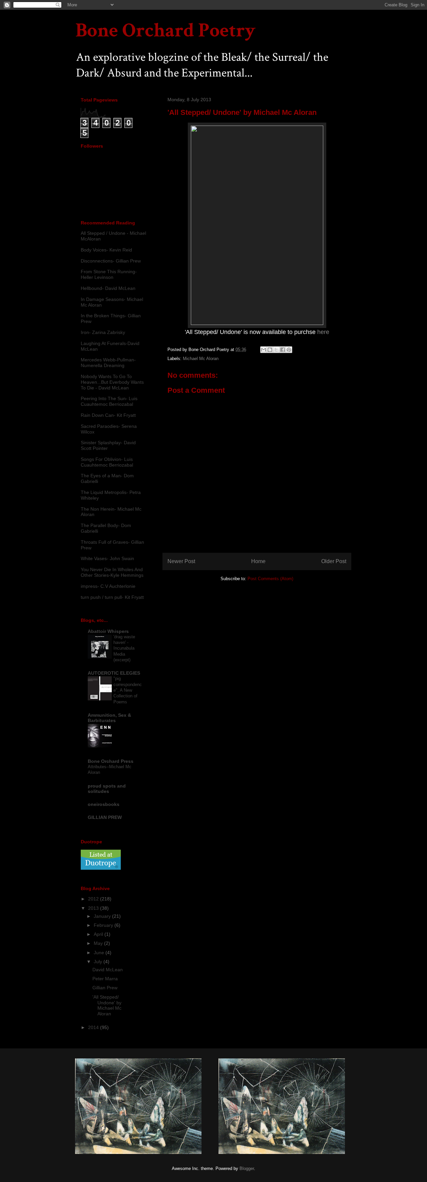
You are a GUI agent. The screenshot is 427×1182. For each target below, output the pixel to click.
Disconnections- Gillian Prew (111, 261)
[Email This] (263, 349)
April (99, 934)
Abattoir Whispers (108, 631)
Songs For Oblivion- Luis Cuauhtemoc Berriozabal (107, 462)
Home (258, 561)
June (99, 952)
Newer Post (181, 561)
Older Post (333, 561)
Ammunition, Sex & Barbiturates (109, 717)
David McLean (107, 969)
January (103, 916)
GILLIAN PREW (105, 817)
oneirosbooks (103, 804)
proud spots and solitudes (107, 788)
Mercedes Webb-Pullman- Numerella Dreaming (108, 362)
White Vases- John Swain (107, 558)
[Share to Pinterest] (289, 349)
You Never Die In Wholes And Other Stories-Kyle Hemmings (112, 572)
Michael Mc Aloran (201, 358)
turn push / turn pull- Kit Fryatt (112, 597)
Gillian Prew (104, 987)
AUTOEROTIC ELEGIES (114, 673)
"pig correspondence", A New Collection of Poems (127, 690)
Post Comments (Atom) (270, 578)
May (99, 943)
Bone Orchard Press (110, 761)
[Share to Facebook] (282, 349)
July (98, 961)
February (104, 925)
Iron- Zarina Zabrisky (103, 332)
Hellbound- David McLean (108, 288)
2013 (94, 908)
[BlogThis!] (270, 349)
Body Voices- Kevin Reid (106, 249)
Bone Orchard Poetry (165, 30)
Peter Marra (105, 978)
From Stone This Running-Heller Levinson (109, 274)
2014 (94, 1027)
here (323, 332)
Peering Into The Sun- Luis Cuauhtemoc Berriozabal (109, 401)
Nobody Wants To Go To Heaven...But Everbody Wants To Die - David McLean (112, 382)
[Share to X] (276, 349)
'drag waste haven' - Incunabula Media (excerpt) (124, 648)
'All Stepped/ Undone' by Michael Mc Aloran (106, 1005)
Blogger (247, 1168)
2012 (94, 898)
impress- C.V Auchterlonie (108, 586)
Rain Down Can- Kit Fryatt (108, 415)
